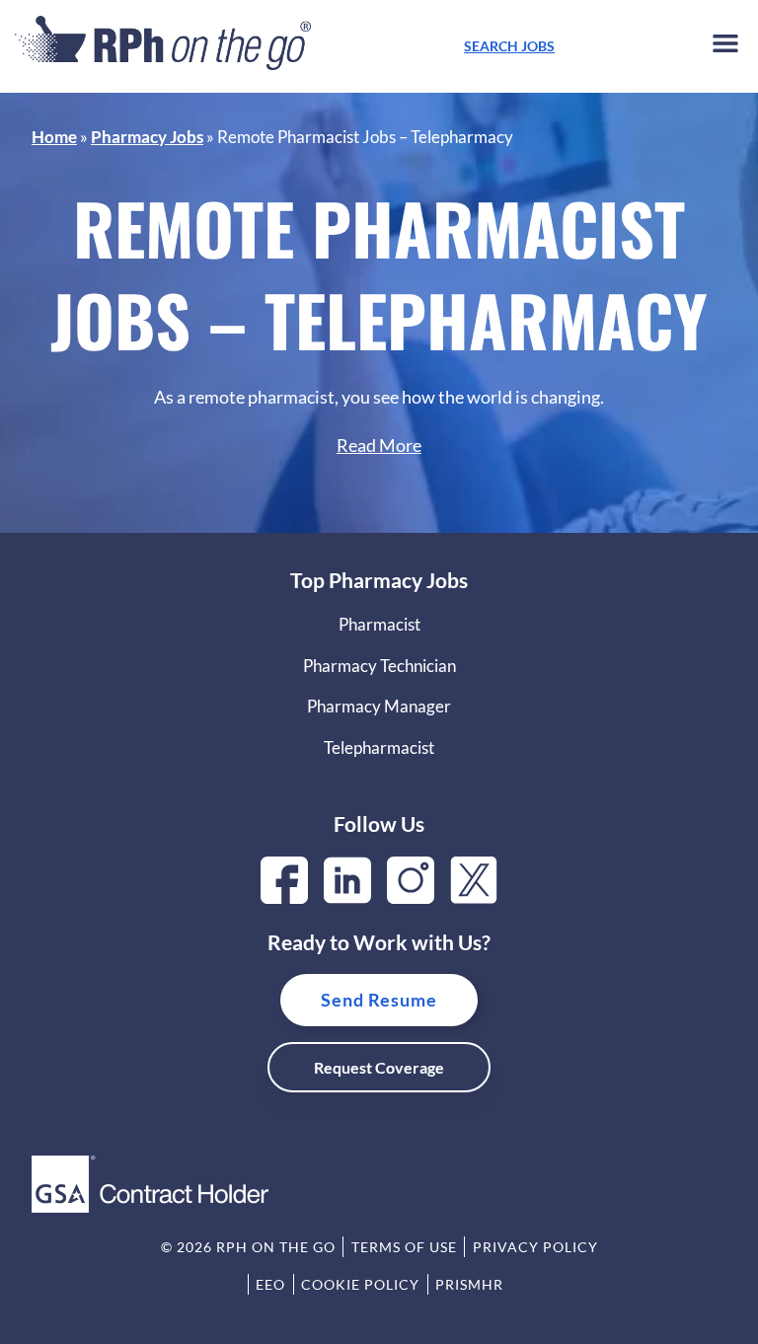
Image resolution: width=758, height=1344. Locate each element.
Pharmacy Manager (379, 706)
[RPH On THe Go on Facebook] (284, 897)
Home (54, 136)
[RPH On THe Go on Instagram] (410, 897)
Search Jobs (509, 45)
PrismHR (469, 1284)
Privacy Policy (535, 1246)
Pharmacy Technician (379, 665)
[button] (725, 47)
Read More (379, 445)
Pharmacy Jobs (147, 136)
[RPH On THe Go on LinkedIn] (347, 897)
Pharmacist (379, 624)
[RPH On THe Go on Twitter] (473, 897)
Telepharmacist (379, 747)
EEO (270, 1284)
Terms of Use (404, 1246)
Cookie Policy (360, 1284)
